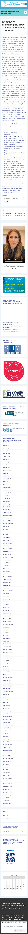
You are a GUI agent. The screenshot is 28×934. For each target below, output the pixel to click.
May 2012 (5, 769)
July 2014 (5, 697)
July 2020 (5, 495)
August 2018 (6, 560)
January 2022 (6, 473)
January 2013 (6, 747)
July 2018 (5, 562)
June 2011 (5, 800)
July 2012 (5, 764)
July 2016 (5, 630)
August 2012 (6, 761)
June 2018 (5, 565)
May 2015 (5, 669)
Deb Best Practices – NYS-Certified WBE (10, 12)
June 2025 (5, 450)
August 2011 (6, 795)
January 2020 (6, 512)
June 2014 (5, 699)
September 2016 (7, 624)
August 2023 (6, 459)
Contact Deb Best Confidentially (16, 908)
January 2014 (6, 713)
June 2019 (5, 532)
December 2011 (7, 783)
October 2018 (6, 554)
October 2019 (6, 520)
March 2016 (6, 641)
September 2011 (7, 792)
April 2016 (5, 638)
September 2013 (7, 725)
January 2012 (6, 781)
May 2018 (5, 568)
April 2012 (5, 772)
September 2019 (7, 523)
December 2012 (7, 750)
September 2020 (7, 490)
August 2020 (6, 492)
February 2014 (6, 711)
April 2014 (5, 705)
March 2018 (6, 574)
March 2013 (6, 741)
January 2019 (6, 546)
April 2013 (5, 739)
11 (23, 882)
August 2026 (6, 445)
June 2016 (5, 632)
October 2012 (6, 755)
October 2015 (6, 655)
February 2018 (6, 576)
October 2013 (6, 722)
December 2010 (7, 803)
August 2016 (6, 627)
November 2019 (7, 518)
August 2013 (6, 727)
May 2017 (5, 602)
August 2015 (6, 660)
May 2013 (5, 736)
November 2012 (7, 753)
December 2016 (7, 616)
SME (9, 49)
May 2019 (5, 534)
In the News (19, 905)
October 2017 (6, 588)
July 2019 (5, 529)
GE (20, 63)
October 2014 (6, 688)
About (19, 907)
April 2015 (5, 671)
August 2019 (6, 526)
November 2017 (7, 585)
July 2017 (5, 596)
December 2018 (7, 548)
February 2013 (6, 744)
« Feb (12, 892)
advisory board (10, 146)
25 (23, 886)
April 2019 (5, 537)
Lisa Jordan (19, 177)
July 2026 (5, 448)
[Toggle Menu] (25, 12)
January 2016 (6, 646)
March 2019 (6, 540)
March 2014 (6, 708)
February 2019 (6, 543)
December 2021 (7, 476)
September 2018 (7, 557)
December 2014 (7, 683)
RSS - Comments (7, 818)
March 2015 (6, 674)
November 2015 (7, 652)
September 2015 (7, 657)
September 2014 (7, 691)
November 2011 (7, 786)
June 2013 (5, 733)
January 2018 (6, 579)
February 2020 (6, 509)
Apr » (15, 892)
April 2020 (5, 504)
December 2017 (7, 582)
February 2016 (6, 643)
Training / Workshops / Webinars (9, 907)
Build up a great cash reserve (12, 136)
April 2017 (5, 604)
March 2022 (6, 470)
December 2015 (7, 649)
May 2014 (5, 702)
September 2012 (7, 758)
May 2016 (5, 635)
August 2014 (6, 694)
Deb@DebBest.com (7, 327)
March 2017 (6, 607)
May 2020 (5, 501)
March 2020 (6, 506)
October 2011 (6, 789)
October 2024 (6, 453)
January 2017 (6, 613)
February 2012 (6, 778)
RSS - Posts (6, 815)
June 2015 (5, 666)
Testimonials (5, 908)
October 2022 (6, 467)
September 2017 (7, 590)
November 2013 (7, 719)
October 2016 (6, 621)
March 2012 (6, 775)
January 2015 (6, 680)
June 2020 (5, 498)
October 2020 (6, 487)
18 (23, 884)
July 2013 (5, 730)
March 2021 (6, 484)
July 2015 (5, 663)
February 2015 (6, 677)
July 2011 (5, 797)
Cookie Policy (8, 928)
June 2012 (5, 767)
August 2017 (6, 593)
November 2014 (7, 685)
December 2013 (7, 716)
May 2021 (5, 481)
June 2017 (5, 599)
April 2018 (5, 571)
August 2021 (6, 478)
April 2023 (5, 464)
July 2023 (5, 462)
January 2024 (6, 456)
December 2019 (7, 515)
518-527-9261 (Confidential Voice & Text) (13, 326)
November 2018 (7, 551)
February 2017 (6, 610)
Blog (24, 905)
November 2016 (7, 618)
